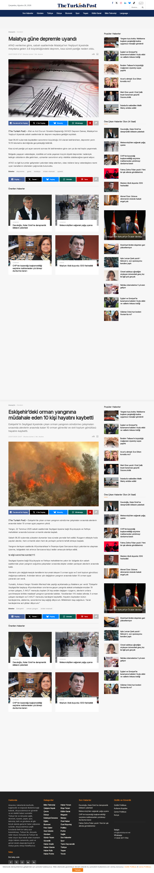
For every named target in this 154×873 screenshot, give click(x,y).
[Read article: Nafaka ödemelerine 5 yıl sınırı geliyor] (111, 289)
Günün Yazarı (49, 837)
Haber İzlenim (49, 847)
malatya (37, 171)
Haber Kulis (48, 850)
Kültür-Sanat (96, 13)
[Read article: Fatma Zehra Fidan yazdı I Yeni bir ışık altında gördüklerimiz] (111, 173)
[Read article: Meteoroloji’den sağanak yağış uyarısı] (77, 210)
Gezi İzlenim (48, 831)
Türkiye (50, 13)
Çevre (46, 811)
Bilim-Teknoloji (110, 13)
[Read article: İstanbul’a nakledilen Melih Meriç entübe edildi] (111, 109)
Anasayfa (11, 32)
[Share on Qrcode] (90, 123)
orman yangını (32, 609)
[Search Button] (143, 7)
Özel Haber (65, 821)
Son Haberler (28, 13)
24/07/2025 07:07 (15, 54)
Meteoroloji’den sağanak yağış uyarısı (76, 225)
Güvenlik (47, 841)
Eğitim (46, 821)
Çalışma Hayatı (49, 808)
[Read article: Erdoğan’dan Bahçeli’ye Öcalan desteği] (125, 225)
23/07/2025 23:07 (15, 437)
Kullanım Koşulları (120, 808)
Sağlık (63, 834)
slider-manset (49, 171)
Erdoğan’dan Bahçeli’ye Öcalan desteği (124, 236)
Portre (63, 831)
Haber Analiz (49, 844)
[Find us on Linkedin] (28, 862)
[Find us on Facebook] (112, 3)
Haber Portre (49, 854)
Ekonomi (68, 13)
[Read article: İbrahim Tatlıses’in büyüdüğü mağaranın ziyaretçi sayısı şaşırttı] (111, 69)
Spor (78, 13)
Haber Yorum (66, 805)
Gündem (40, 13)
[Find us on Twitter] (117, 3)
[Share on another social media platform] (96, 123)
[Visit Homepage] (77, 5)
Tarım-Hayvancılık (68, 844)
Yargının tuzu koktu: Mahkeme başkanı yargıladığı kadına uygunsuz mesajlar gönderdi (132, 41)
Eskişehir (20, 609)
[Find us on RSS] (34, 862)
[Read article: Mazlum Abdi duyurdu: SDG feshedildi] (77, 250)
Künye (116, 815)
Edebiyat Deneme (51, 818)
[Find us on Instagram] (121, 3)
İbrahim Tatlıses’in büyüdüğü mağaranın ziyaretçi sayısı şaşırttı (132, 68)
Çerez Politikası (120, 812)
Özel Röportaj (66, 824)
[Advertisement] (77, 22)
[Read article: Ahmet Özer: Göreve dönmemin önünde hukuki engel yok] (111, 200)
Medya (63, 818)
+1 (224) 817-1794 (121, 838)
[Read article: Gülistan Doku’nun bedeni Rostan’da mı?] (111, 316)
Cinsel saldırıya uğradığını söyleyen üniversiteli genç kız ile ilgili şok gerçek (132, 274)
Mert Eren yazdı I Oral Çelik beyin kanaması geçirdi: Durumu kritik (131, 94)
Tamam (78, 870)
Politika (63, 828)
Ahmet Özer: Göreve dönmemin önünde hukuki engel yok (130, 199)
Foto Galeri (48, 828)
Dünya (59, 13)
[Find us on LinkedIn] (125, 3)
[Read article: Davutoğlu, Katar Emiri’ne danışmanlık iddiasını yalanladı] (30, 210)
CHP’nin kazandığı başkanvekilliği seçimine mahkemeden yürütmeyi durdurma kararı (27, 268)
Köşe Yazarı (65, 808)
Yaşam (85, 13)
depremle (20, 171)
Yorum (63, 854)
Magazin (64, 815)
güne (29, 171)
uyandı (60, 171)
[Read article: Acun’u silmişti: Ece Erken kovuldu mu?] (111, 82)
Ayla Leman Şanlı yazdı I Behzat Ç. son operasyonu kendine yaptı (131, 261)
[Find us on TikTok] (134, 3)
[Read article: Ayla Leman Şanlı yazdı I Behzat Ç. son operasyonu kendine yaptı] (111, 262)
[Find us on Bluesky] (129, 3)
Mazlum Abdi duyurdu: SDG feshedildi (76, 265)
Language (124, 13)
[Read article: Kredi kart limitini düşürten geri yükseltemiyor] (111, 249)
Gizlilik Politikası (120, 805)
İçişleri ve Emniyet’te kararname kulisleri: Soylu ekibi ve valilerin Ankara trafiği (132, 54)
